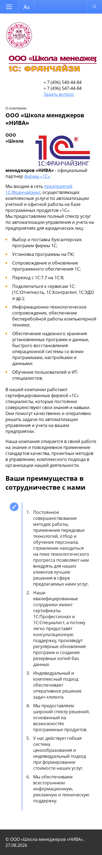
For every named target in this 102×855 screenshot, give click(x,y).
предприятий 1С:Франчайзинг (38, 189)
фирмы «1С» (37, 176)
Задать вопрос (59, 94)
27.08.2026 (16, 845)
